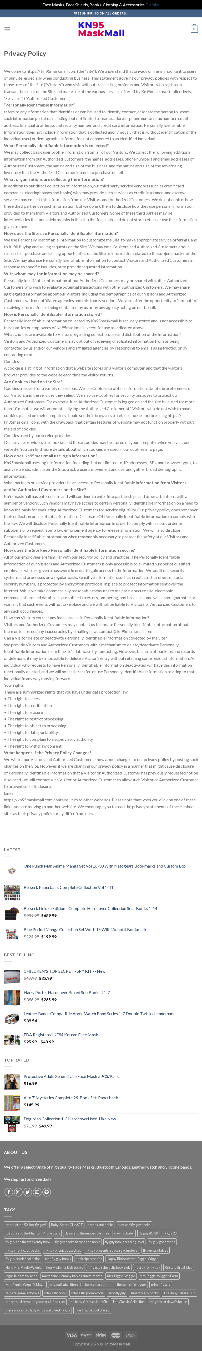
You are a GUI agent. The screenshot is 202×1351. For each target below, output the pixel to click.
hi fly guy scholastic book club (109, 1267)
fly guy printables (155, 1250)
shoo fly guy (117, 1293)
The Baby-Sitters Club (179, 1293)
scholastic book (55, 1293)
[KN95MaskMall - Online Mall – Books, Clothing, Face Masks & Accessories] (101, 29)
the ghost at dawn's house (168, 1302)
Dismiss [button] (152, 4)
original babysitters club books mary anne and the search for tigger (98, 1284)
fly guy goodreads (162, 1242)
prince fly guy (160, 1284)
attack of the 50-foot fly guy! (26, 1225)
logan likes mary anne (21, 1276)
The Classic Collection (128, 1302)
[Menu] (7, 29)
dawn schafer (124, 1233)
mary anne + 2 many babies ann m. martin (72, 1276)
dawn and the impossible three (87, 1233)
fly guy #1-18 (148, 1233)
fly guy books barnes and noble (77, 1242)
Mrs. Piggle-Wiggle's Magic (25, 1284)
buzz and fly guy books (134, 1225)
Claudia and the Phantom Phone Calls (33, 1233)
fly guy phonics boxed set (62, 1250)
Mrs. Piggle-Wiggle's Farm (159, 1276)
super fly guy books (144, 1293)
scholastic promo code (87, 1293)
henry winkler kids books (64, 1267)
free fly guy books (58, 1259)
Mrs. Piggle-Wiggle (121, 1276)
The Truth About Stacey (92, 1310)
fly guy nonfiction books (23, 1250)
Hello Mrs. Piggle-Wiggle (24, 1267)
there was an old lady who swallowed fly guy (38, 1310)
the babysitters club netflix (89, 1302)
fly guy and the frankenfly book (28, 1242)
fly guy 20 (169, 1233)
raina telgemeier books (22, 1293)
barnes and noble (100, 1225)
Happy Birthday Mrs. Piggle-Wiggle (132, 1259)
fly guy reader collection (23, 1259)
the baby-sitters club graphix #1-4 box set (35, 1302)
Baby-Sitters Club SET (67, 1225)
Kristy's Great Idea (179, 1267)
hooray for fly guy (147, 1267)
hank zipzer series (89, 1259)
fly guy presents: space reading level (111, 1250)
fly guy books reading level (124, 1242)
